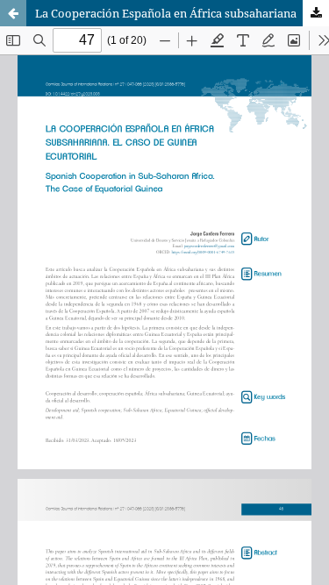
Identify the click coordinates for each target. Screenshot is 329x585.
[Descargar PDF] (316, 13)
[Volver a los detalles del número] (13, 13)
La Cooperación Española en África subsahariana (166, 13)
